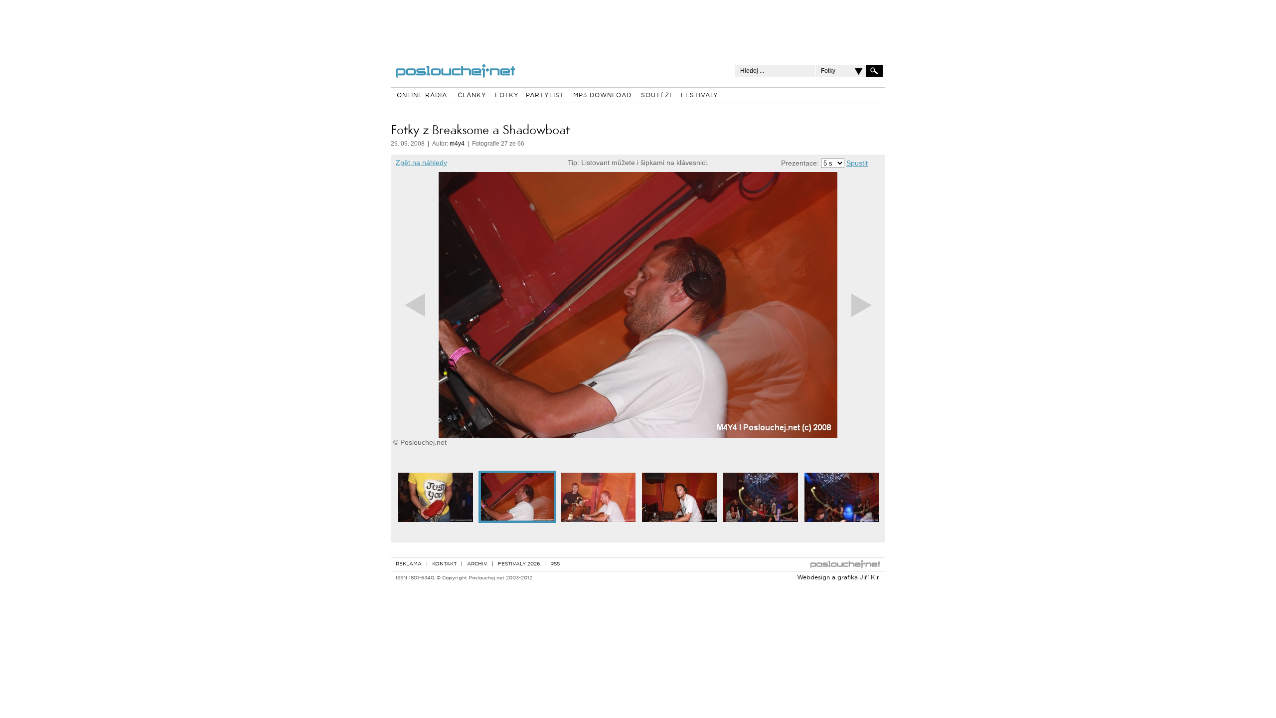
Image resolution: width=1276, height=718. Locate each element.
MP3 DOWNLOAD (602, 95)
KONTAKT (444, 564)
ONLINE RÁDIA (422, 95)
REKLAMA (409, 564)
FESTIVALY (699, 95)
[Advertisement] (638, 25)
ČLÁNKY (472, 95)
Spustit (857, 163)
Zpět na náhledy (421, 163)
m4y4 (457, 143)
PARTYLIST (545, 95)
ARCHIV (477, 564)
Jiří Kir (869, 577)
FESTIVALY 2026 (519, 564)
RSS (555, 564)
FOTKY (507, 95)
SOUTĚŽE (657, 95)
